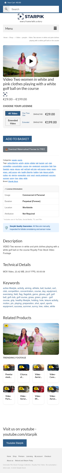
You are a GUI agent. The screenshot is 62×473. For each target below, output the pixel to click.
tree (16, 178)
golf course (41, 169)
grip (19, 172)
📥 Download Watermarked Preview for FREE (25, 149)
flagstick (6, 169)
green (54, 169)
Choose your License (17, 106)
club (50, 163)
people (14, 160)
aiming (27, 163)
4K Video (12, 113)
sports (20, 160)
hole (40, 172)
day (30, 166)
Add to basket (17, 139)
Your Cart (14, 2)
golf (22, 169)
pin (10, 175)
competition (7, 166)
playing (14, 175)
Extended (25, 122)
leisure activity (48, 172)
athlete (32, 163)
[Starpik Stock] (31, 16)
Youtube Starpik (14, 443)
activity (21, 163)
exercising (44, 166)
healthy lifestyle (27, 172)
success (52, 175)
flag (54, 166)
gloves (17, 169)
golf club (34, 169)
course (25, 166)
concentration (17, 166)
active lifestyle (13, 163)
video (21, 178)
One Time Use (25, 114)
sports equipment (42, 175)
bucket (41, 163)
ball (37, 163)
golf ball (27, 169)
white (25, 178)
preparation (22, 175)
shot (28, 175)
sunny (12, 178)
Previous (5, 339)
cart (46, 163)
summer (6, 178)
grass (48, 169)
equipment (36, 166)
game (12, 169)
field (50, 166)
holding (36, 172)
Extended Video (13, 122)
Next (56, 339)
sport (33, 175)
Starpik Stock (13, 181)
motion (5, 175)
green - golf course (10, 172)
